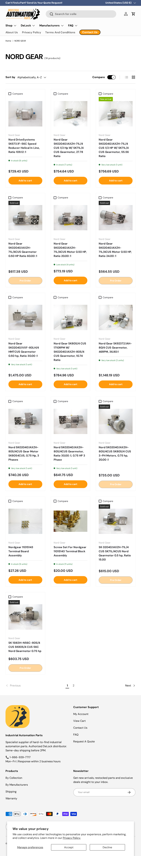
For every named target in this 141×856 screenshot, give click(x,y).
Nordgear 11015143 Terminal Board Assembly (20, 551)
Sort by (10, 77)
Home (8, 41)
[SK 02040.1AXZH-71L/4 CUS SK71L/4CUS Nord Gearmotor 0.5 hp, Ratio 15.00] (116, 521)
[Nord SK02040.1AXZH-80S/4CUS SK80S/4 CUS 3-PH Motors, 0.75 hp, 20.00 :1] (116, 421)
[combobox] (81, 14)
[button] (133, 14)
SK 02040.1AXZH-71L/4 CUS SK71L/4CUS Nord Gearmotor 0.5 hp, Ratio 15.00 (115, 553)
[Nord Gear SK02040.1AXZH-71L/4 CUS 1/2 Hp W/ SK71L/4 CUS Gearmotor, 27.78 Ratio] (71, 114)
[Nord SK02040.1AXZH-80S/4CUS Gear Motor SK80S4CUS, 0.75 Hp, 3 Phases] (25, 421)
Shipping (11, 791)
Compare (98, 77)
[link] (35, 686)
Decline (107, 847)
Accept (68, 847)
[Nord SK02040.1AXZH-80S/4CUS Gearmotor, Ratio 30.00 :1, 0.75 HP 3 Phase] (71, 421)
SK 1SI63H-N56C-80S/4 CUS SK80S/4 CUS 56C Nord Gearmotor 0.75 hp (24, 647)
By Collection (14, 778)
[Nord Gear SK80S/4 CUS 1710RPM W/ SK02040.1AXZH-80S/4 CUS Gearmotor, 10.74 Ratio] (71, 317)
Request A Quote (84, 741)
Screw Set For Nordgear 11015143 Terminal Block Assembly (70, 551)
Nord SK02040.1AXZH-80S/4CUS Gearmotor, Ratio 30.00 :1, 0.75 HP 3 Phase (69, 453)
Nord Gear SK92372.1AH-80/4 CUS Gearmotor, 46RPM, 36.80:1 (115, 348)
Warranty (11, 798)
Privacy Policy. (72, 838)
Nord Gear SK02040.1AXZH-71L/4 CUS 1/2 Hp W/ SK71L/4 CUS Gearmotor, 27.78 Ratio (69, 148)
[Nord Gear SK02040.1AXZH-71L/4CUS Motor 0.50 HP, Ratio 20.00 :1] (71, 218)
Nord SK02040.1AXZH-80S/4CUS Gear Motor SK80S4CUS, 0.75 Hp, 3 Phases (23, 453)
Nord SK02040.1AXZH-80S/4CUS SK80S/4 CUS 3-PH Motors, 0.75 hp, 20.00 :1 (115, 453)
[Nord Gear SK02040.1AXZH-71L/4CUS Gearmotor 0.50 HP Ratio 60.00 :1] (25, 218)
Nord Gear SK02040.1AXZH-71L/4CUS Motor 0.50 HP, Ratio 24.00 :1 (115, 250)
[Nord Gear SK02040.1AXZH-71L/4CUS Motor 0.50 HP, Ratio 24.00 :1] (116, 218)
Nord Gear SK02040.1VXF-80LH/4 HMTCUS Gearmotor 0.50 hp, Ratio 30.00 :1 (23, 350)
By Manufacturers (17, 784)
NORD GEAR (20, 41)
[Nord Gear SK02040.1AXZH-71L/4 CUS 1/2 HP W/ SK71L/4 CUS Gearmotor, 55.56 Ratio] (116, 114)
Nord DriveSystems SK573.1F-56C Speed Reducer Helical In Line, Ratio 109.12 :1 (24, 146)
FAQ (75, 734)
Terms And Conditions (60, 32)
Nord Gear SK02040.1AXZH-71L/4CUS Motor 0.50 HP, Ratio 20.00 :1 (70, 250)
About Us (12, 32)
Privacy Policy (31, 32)
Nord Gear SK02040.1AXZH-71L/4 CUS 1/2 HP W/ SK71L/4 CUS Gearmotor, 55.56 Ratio (114, 148)
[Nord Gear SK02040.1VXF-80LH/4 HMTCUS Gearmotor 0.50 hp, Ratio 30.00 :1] (25, 317)
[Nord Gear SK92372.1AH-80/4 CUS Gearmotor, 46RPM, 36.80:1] (116, 317)
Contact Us (80, 728)
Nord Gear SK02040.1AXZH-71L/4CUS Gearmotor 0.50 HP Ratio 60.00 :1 (22, 250)
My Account (80, 714)
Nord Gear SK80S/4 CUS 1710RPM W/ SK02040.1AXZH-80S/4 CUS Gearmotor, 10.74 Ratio (70, 352)
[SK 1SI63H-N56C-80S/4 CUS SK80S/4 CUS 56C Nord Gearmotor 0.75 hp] (25, 617)
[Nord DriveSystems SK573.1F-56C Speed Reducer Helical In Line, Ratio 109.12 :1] (25, 114)
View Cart (79, 721)
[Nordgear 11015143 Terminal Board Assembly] (25, 521)
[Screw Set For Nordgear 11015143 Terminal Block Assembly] (71, 521)
